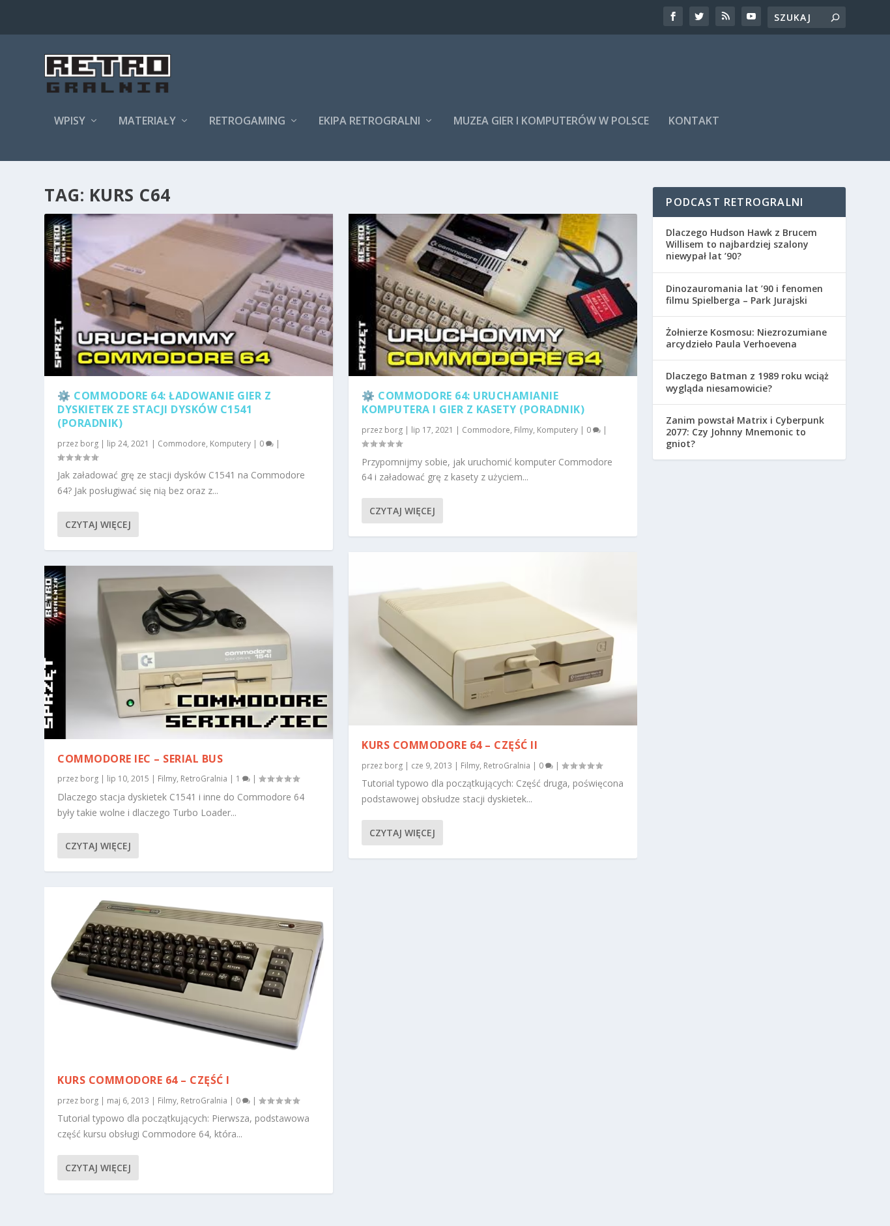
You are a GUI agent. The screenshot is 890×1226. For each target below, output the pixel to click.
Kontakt (693, 121)
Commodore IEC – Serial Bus (140, 759)
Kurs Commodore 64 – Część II (450, 745)
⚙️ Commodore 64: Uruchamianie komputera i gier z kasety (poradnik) (473, 402)
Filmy (167, 778)
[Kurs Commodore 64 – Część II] (493, 638)
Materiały (147, 121)
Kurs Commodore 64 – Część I (143, 1080)
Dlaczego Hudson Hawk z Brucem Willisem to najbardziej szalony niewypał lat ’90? (741, 244)
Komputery (230, 443)
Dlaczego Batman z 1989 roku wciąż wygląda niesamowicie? (747, 382)
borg (89, 443)
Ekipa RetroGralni (369, 121)
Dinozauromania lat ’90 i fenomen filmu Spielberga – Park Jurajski (744, 294)
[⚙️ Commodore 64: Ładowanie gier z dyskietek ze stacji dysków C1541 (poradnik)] (188, 295)
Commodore (182, 443)
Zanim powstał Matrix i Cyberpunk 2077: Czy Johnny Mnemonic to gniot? (745, 432)
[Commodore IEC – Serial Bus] (188, 652)
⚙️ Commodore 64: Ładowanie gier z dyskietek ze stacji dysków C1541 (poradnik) (164, 409)
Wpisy (69, 121)
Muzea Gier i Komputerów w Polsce (551, 121)
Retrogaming (247, 121)
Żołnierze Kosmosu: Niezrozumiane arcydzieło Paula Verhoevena (746, 338)
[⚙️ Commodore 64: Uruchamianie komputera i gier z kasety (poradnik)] (493, 295)
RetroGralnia (203, 778)
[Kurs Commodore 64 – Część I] (188, 973)
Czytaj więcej (98, 524)
